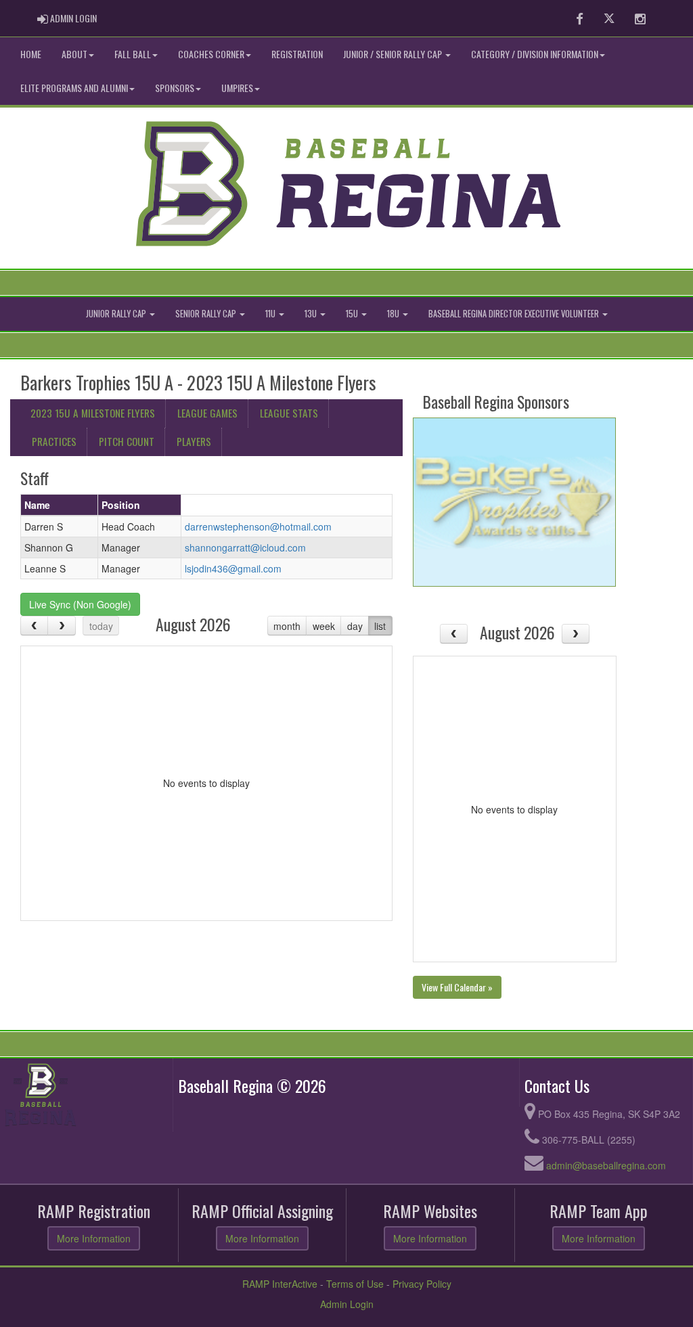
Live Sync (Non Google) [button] (80, 604)
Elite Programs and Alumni (74, 88)
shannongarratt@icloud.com (245, 547)
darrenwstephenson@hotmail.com (258, 526)
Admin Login (347, 1304)
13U (312, 313)
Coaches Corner (211, 54)
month (286, 626)
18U (394, 313)
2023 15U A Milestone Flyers (92, 412)
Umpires (237, 88)
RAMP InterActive (279, 1283)
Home (30, 54)
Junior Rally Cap (117, 313)
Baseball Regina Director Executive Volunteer (514, 313)
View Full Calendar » (457, 987)
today (101, 626)
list (380, 626)
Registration (297, 54)
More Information (94, 1238)
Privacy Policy (422, 1283)
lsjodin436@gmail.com (233, 568)
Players (194, 441)
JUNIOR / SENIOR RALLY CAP (393, 54)
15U (353, 313)
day (355, 626)
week (324, 626)
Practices (54, 441)
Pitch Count (126, 441)
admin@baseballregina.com (606, 1165)
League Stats (289, 412)
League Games (207, 412)
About (74, 54)
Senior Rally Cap (206, 313)
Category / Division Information (534, 54)
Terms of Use (355, 1283)
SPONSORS (174, 88)
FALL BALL (132, 54)
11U (271, 313)
